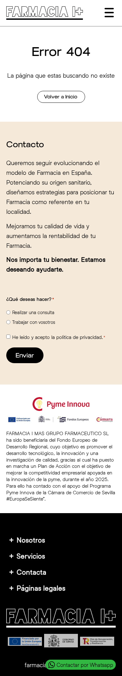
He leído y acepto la (58, 337)
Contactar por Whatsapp (85, 665)
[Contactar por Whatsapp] (51, 664)
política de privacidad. (79, 337)
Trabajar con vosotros (33, 322)
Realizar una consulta (33, 312)
